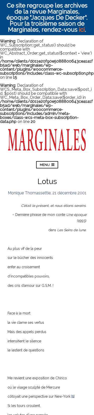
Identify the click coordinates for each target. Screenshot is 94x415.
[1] (72, 396)
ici (82, 29)
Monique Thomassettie (29, 193)
